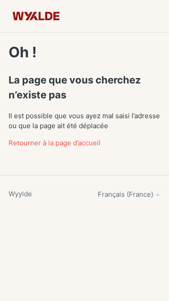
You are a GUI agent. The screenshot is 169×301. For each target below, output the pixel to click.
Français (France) (126, 194)
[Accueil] (36, 16)
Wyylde (20, 194)
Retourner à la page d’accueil (54, 143)
